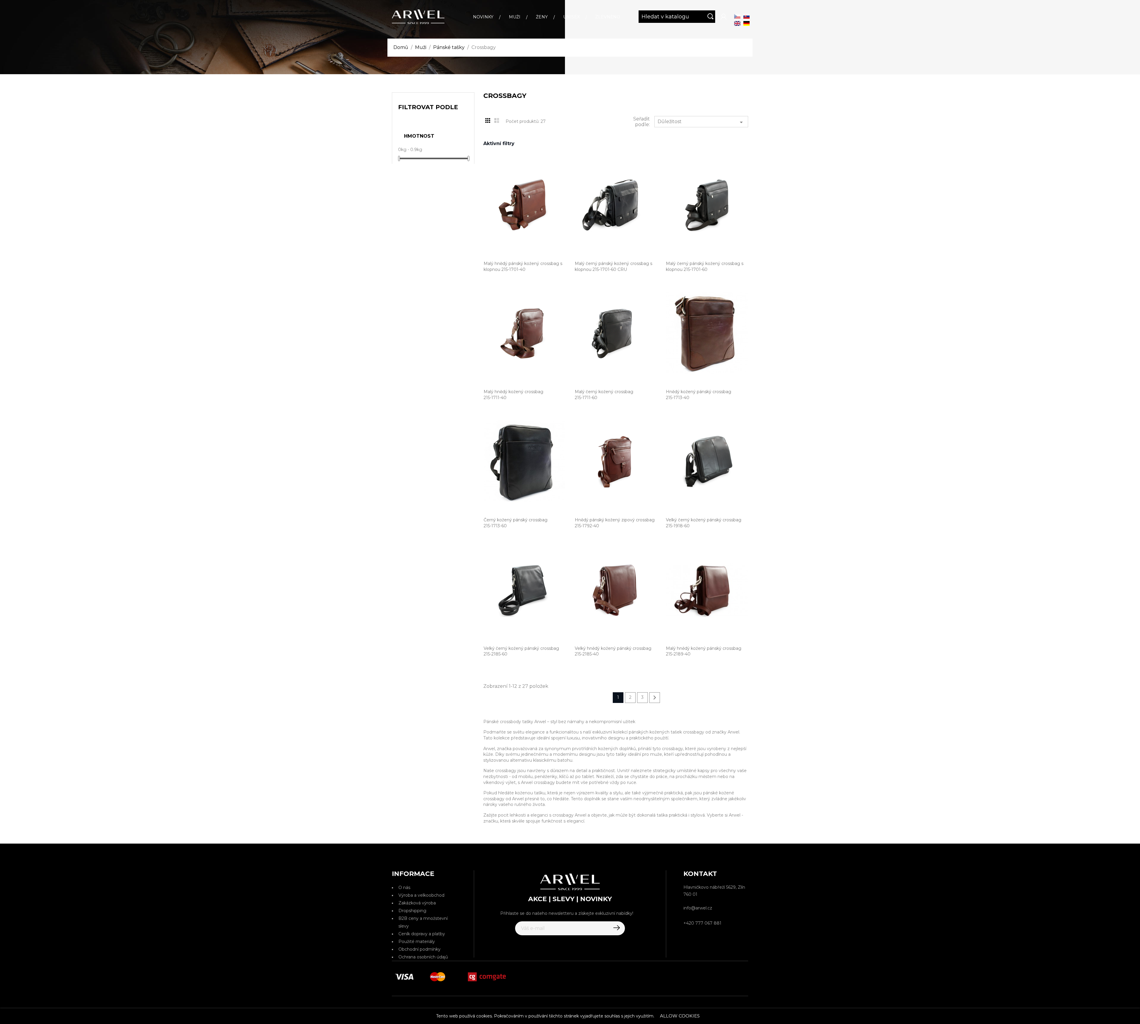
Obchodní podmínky (419, 949)
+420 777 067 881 (702, 923)
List (496, 120)
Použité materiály (416, 941)
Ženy (542, 17)
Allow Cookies (680, 1016)
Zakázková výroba (417, 903)
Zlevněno (607, 17)
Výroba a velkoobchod (421, 895)
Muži (514, 17)
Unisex (571, 17)
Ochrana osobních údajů (423, 957)
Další (654, 697)
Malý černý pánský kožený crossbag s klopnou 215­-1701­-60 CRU (613, 266)
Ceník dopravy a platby (421, 933)
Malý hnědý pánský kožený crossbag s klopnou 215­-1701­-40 (523, 266)
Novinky (483, 17)
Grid (487, 120)
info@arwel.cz (697, 908)
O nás (404, 887)
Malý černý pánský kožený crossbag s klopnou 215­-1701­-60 (704, 266)
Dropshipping (412, 910)
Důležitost (701, 122)
